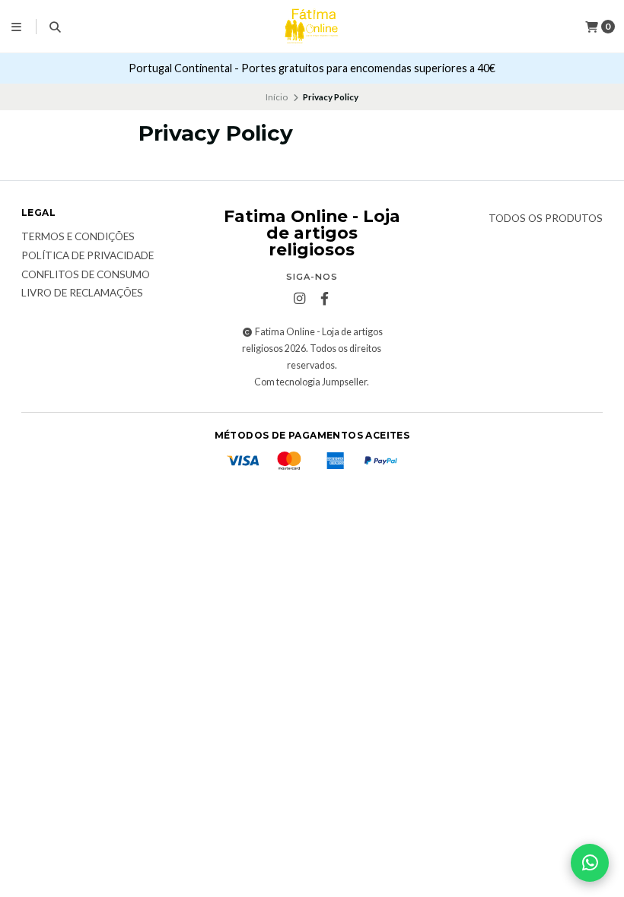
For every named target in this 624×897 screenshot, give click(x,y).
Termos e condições (78, 237)
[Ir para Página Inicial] (312, 27)
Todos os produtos (546, 219)
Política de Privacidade (87, 256)
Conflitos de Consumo (85, 275)
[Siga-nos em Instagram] (299, 299)
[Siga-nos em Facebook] (324, 299)
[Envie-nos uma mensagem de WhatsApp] (590, 863)
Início (277, 97)
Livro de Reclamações (82, 293)
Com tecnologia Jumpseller (310, 382)
